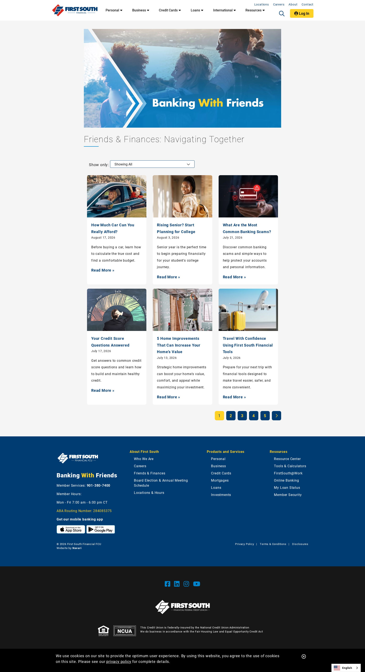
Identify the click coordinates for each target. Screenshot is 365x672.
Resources (253, 10)
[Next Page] (276, 415)
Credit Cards (168, 10)
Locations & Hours (149, 492)
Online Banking (286, 480)
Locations (261, 4)
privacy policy (118, 661)
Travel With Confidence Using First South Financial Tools (248, 345)
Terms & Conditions (273, 544)
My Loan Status (287, 487)
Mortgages (220, 480)
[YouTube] (196, 583)
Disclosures (300, 544)
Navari (77, 548)
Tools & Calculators (290, 466)
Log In (303, 13)
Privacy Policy (244, 544)
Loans (195, 10)
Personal (112, 10)
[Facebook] (168, 583)
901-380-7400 (98, 485)
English (347, 668)
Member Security (288, 494)
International (223, 10)
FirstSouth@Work (288, 473)
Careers (279, 4)
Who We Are (144, 458)
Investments (221, 494)
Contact (307, 4)
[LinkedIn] (177, 583)
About (293, 4)
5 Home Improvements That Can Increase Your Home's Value (178, 345)
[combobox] (346, 668)
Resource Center (287, 458)
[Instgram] (187, 583)
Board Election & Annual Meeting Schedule (161, 483)
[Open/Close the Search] (281, 13)
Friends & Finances (149, 473)
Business (139, 10)
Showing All (123, 164)
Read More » (102, 270)
